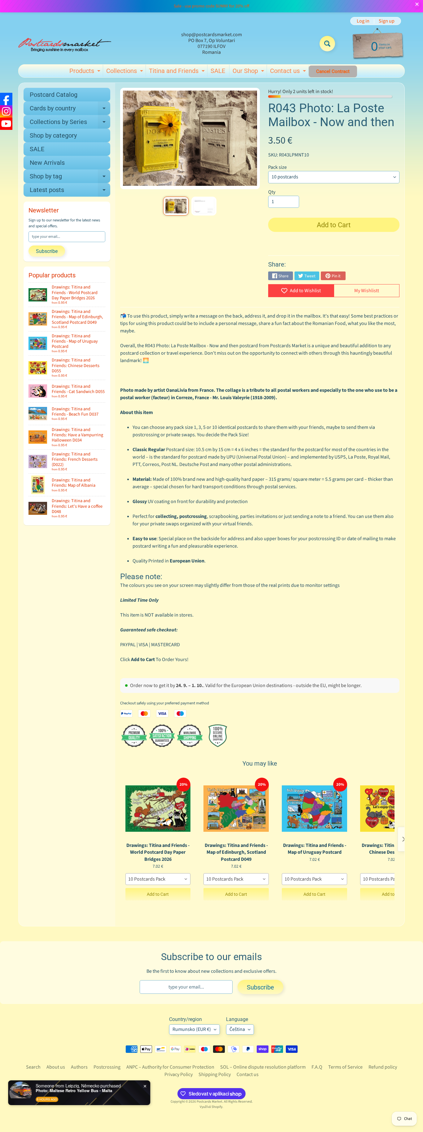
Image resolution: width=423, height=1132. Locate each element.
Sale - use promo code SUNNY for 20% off (211, 6)
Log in (363, 21)
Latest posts (70, 191)
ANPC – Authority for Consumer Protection (170, 1067)
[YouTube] (6, 123)
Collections (125, 72)
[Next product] (404, 839)
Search (33, 1067)
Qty (271, 192)
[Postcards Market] (64, 43)
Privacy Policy (178, 1074)
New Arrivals (47, 162)
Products (85, 72)
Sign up (387, 21)
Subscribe (47, 251)
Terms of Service (345, 1067)
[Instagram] (6, 111)
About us (55, 1067)
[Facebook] (6, 99)
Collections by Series (70, 123)
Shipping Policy (214, 1074)
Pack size (277, 167)
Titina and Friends (177, 72)
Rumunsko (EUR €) (191, 1029)
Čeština (237, 1029)
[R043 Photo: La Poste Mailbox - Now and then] (175, 206)
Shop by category (53, 135)
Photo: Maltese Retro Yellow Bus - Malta (74, 1090)
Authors (79, 1067)
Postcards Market (209, 1101)
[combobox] (158, 879)
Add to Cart (158, 894)
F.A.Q (317, 1067)
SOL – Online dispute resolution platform (263, 1067)
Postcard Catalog (53, 94)
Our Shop (249, 72)
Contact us (288, 72)
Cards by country (70, 110)
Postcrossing (107, 1067)
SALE (218, 71)
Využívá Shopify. (211, 1106)
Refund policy (382, 1067)
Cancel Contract (333, 71)
